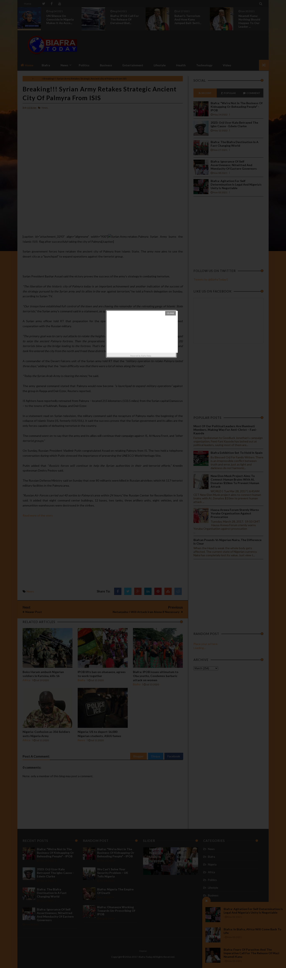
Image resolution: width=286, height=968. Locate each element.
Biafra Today (146, 356)
